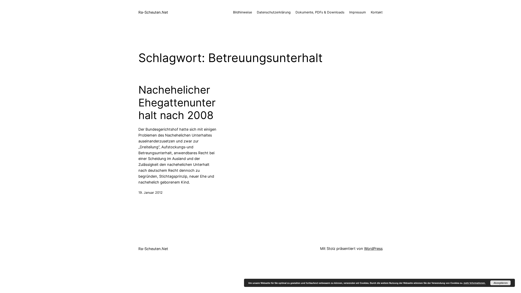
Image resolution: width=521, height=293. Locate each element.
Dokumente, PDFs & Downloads (320, 12)
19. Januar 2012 (150, 192)
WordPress (373, 248)
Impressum (357, 12)
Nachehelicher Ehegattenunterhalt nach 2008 (177, 103)
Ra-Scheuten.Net (153, 12)
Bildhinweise (242, 12)
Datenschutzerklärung (274, 12)
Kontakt (377, 12)
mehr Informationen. (475, 282)
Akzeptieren (501, 283)
